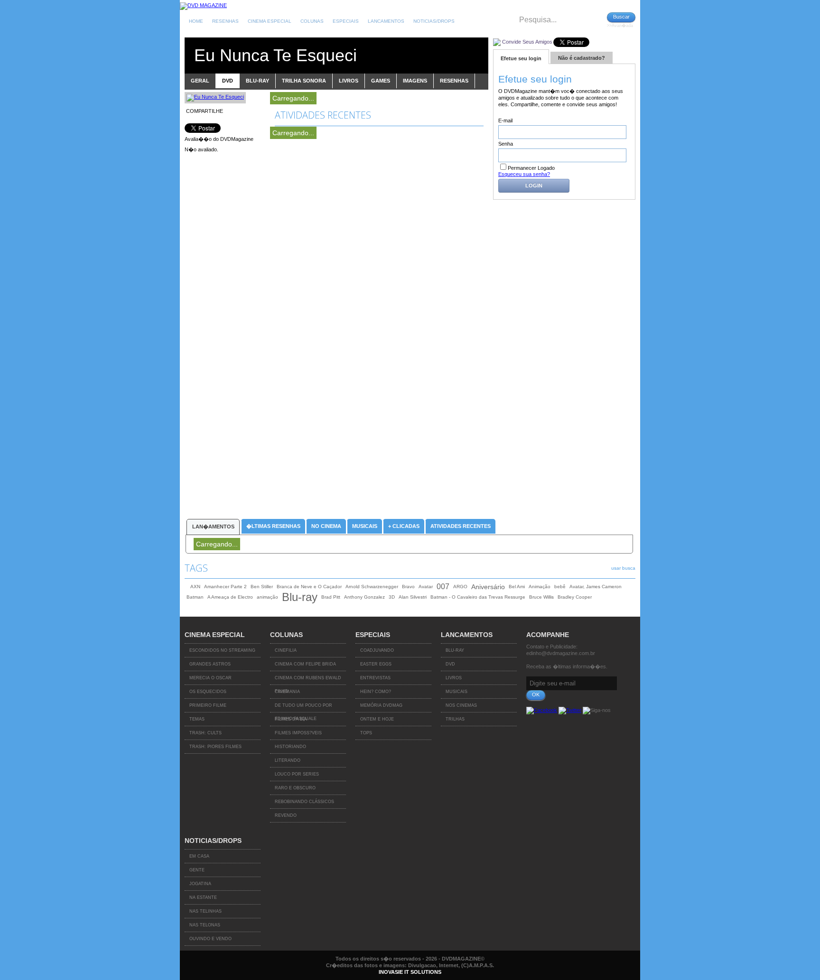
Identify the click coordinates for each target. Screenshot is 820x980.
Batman (195, 597)
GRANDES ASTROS (210, 664)
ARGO (460, 586)
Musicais (364, 526)
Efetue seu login (521, 58)
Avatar (426, 586)
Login (533, 185)
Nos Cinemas (461, 705)
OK (536, 694)
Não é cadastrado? (581, 58)
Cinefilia (286, 650)
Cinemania (287, 691)
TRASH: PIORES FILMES (215, 746)
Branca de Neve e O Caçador (309, 586)
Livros (454, 677)
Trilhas (455, 719)
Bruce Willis (541, 597)
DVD (450, 664)
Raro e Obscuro (295, 788)
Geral (200, 80)
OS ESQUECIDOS (207, 691)
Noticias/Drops (434, 21)
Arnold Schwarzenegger (371, 586)
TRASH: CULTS (205, 732)
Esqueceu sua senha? (524, 174)
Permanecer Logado (531, 168)
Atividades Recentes (460, 526)
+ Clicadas (403, 526)
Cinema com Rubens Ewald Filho (308, 680)
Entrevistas (375, 677)
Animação (539, 586)
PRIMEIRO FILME (207, 705)
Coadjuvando (377, 650)
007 (443, 586)
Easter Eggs (375, 664)
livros (348, 80)
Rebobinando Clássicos (304, 801)
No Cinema (326, 526)
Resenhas (225, 21)
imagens (415, 80)
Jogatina (200, 883)
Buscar (621, 16)
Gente (197, 870)
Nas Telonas (204, 925)
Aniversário (488, 587)
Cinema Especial (269, 21)
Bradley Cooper (575, 597)
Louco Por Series (297, 774)
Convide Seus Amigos (527, 42)
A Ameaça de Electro (230, 597)
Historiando (290, 746)
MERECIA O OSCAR (210, 677)
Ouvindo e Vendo (210, 938)
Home (196, 21)
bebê (560, 586)
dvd (227, 80)
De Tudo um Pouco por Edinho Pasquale (303, 707)
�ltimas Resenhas (273, 526)
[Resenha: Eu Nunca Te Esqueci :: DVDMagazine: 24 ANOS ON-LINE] (203, 5)
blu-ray (257, 80)
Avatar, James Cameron (595, 586)
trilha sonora (304, 80)
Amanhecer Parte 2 (225, 586)
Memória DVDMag (381, 705)
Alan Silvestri (413, 597)
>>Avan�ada (620, 25)
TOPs (366, 732)
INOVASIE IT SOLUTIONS (410, 972)
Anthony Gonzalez (364, 597)
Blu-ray (299, 597)
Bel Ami (517, 586)
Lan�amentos (213, 526)
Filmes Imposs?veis (298, 732)
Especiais (346, 21)
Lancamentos (386, 21)
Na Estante (203, 897)
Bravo (408, 586)
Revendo (286, 815)
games (380, 80)
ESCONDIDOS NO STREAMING (222, 650)
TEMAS (197, 719)
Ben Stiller (262, 586)
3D (392, 597)
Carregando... (293, 98)
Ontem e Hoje (377, 719)
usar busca (623, 568)
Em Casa (199, 856)
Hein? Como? (375, 691)
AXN (195, 586)
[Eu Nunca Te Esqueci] (215, 97)
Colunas (312, 21)
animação (267, 597)
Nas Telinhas (205, 911)
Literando (287, 760)
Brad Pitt (330, 597)
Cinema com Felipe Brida (305, 664)
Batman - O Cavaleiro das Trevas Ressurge (477, 597)
